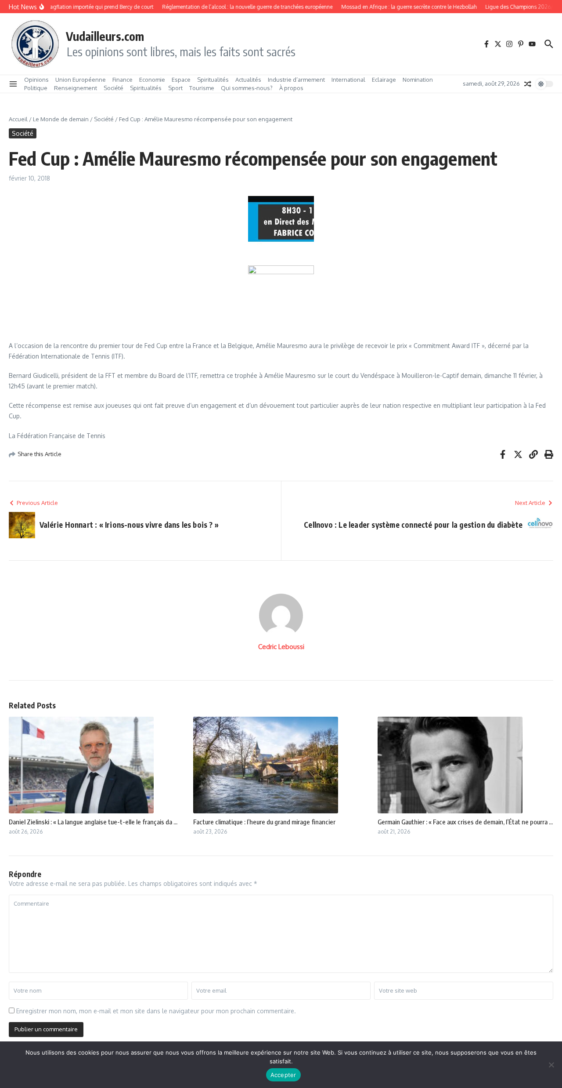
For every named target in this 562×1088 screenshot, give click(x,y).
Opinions (36, 79)
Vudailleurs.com (105, 36)
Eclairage (384, 79)
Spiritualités (213, 79)
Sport (175, 87)
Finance (122, 79)
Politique (35, 87)
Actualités (248, 79)
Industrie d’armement (296, 79)
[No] (551, 1064)
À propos (291, 87)
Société (113, 87)
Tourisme (201, 87)
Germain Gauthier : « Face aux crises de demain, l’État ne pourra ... (465, 822)
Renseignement (75, 87)
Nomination (418, 79)
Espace (181, 79)
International (348, 79)
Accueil (18, 119)
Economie (152, 79)
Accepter (283, 1074)
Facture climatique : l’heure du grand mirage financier (264, 822)
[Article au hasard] (527, 83)
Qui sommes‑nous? (247, 87)
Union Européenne (80, 79)
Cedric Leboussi (281, 646)
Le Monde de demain (61, 119)
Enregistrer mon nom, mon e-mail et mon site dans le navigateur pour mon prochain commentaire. (156, 1011)
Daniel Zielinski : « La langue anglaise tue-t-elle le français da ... (93, 822)
